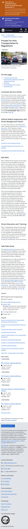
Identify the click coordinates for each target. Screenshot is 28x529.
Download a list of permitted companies (12, 151)
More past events (6, 413)
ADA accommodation (6, 491)
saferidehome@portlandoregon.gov (14, 280)
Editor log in (4, 509)
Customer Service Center (10, 78)
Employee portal (5, 507)
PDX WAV (6, 83)
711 (15, 442)
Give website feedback (11, 420)
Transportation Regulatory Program (12, 36)
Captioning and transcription (9, 494)
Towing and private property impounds (11, 329)
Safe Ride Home (8, 86)
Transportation (10, 35)
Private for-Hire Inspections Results (10, 143)
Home (2, 35)
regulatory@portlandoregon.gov (13, 105)
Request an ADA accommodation (10, 441)
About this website (6, 504)
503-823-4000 (4, 445)
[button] (21, 30)
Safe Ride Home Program (10, 249)
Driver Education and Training (12, 85)
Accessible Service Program (8, 332)
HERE (16, 107)
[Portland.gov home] (6, 30)
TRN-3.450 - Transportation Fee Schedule (12, 353)
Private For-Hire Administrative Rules (11, 340)
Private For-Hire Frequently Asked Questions (13, 342)
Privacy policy (4, 497)
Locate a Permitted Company (9, 345)
